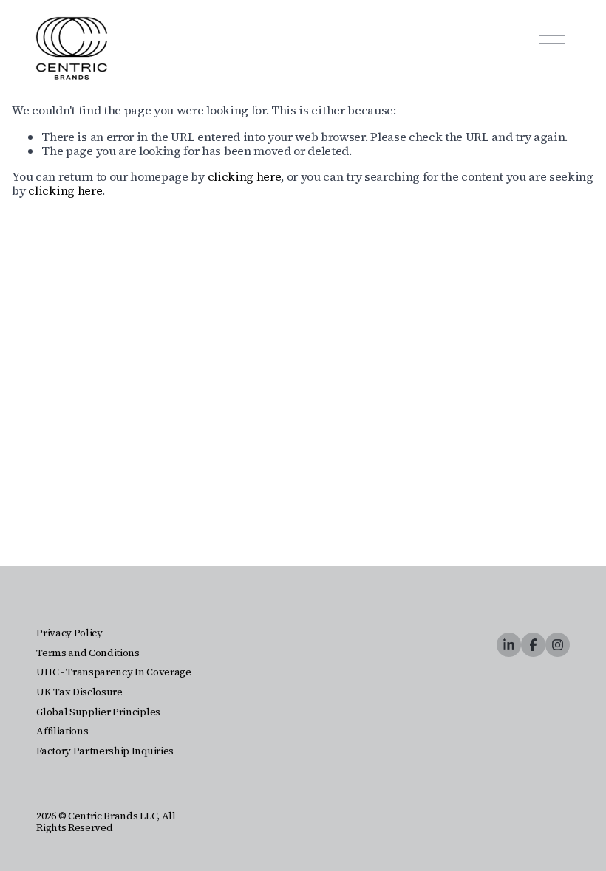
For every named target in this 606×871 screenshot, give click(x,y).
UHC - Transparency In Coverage (113, 672)
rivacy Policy (73, 633)
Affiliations (62, 731)
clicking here (245, 176)
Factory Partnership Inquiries (105, 751)
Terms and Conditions (88, 653)
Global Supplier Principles (98, 712)
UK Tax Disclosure (79, 692)
